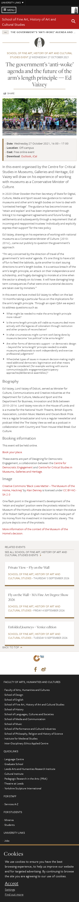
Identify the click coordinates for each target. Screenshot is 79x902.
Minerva (9, 820)
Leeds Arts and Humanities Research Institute (29, 769)
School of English (13, 700)
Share (11, 93)
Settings (10, 889)
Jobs (6, 841)
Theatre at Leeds (13, 783)
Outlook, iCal (29, 156)
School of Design (13, 695)
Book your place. (12, 452)
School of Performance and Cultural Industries (30, 729)
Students (9, 825)
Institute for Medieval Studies (20, 738)
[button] (73, 22)
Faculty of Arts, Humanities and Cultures (27, 690)
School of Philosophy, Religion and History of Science (33, 734)
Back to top (10, 647)
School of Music (13, 724)
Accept (11, 883)
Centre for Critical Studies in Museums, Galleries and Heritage (37, 469)
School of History (13, 709)
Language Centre (14, 759)
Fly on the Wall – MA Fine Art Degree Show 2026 (38, 597)
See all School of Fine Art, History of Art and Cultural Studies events (36, 553)
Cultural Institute (13, 774)
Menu (11, 10)
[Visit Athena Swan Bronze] (39, 659)
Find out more (14, 894)
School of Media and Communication (24, 719)
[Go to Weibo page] (43, 669)
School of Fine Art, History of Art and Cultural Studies (34, 576)
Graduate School (13, 764)
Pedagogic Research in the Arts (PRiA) (26, 779)
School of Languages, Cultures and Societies (29, 714)
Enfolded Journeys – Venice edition (32, 627)
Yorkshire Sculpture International (22, 788)
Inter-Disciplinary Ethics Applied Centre (26, 743)
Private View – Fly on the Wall (28, 567)
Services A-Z (11, 804)
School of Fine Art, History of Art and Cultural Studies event (39, 55)
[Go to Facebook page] (35, 669)
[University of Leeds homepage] (74, 10)
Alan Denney (34, 490)
